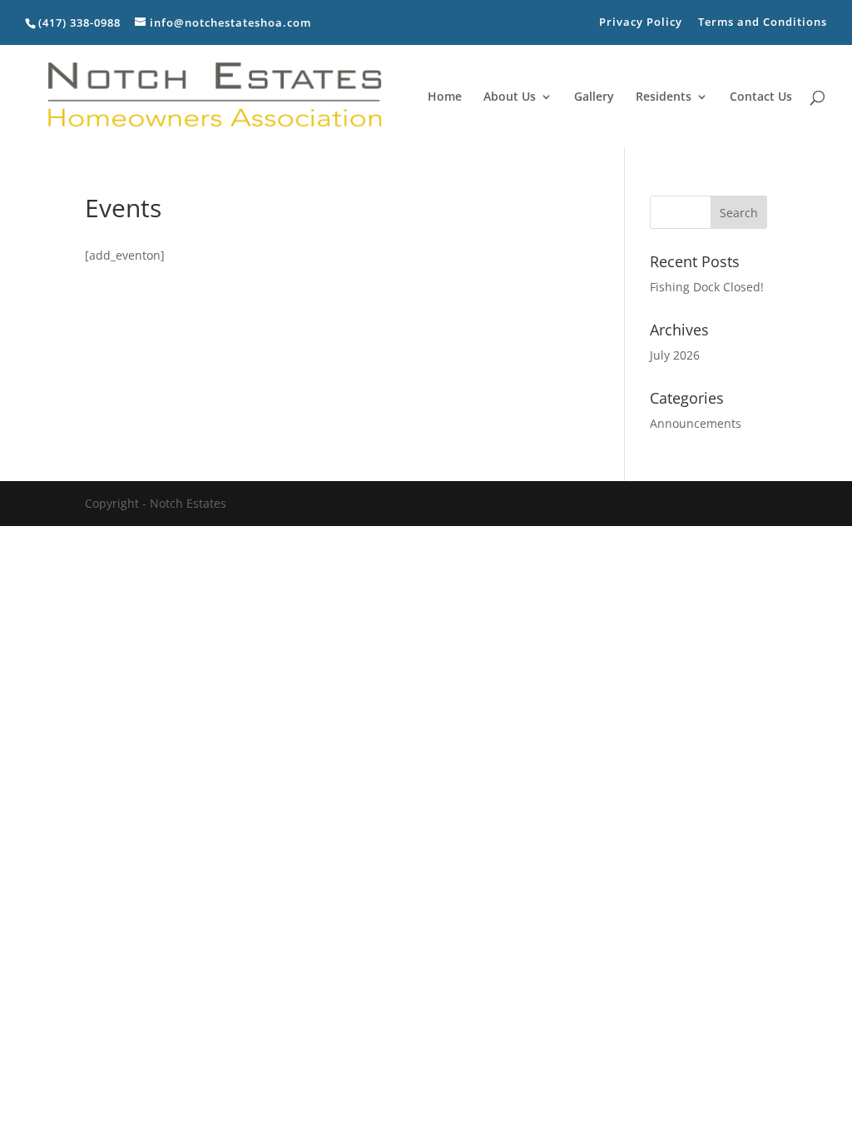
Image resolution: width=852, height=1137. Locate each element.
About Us (509, 97)
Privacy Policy (640, 23)
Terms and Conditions (762, 23)
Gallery (594, 97)
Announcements (695, 423)
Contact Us (761, 97)
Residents (663, 97)
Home (445, 97)
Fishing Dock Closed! (707, 287)
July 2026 (675, 355)
